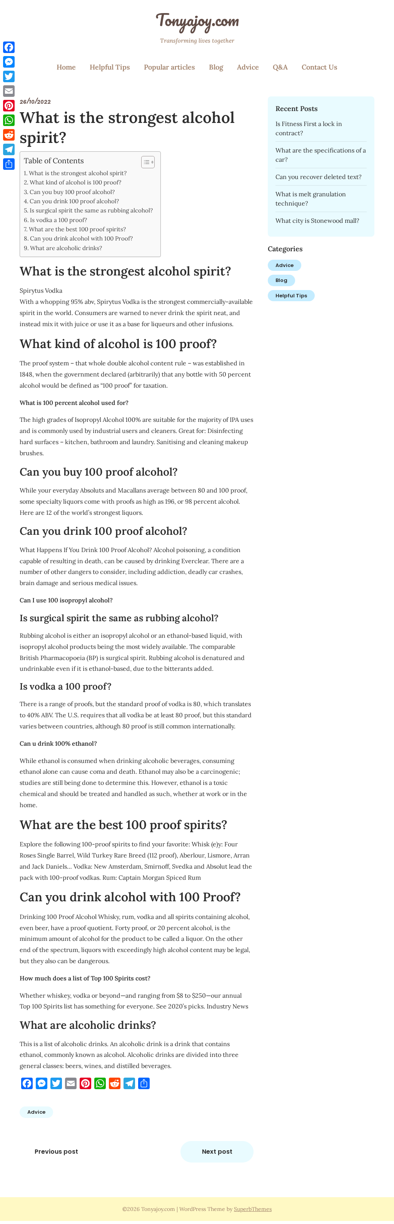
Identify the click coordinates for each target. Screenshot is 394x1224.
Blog (216, 67)
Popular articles (169, 67)
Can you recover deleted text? (318, 177)
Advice (248, 67)
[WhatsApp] (9, 120)
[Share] (9, 164)
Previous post (56, 1151)
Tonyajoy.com (197, 20)
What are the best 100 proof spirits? (77, 229)
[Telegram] (9, 149)
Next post (217, 1151)
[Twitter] (9, 76)
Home (66, 67)
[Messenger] (9, 62)
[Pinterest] (9, 105)
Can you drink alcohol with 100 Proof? (81, 238)
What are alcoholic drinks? (66, 248)
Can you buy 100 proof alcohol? (72, 192)
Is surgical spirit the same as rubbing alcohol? (91, 210)
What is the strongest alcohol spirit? (78, 173)
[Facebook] (9, 47)
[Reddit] (9, 135)
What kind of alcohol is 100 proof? (75, 182)
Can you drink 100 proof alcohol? (74, 201)
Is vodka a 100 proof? (58, 220)
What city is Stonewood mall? (317, 220)
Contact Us (319, 67)
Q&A (280, 67)
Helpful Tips (110, 67)
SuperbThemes (253, 1209)
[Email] (9, 91)
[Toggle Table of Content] (144, 162)
